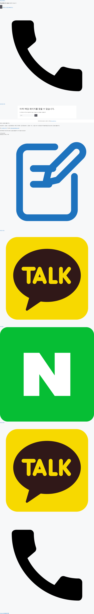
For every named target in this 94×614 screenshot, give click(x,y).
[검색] (35, 115)
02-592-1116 (4, 128)
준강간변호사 (2, 0)
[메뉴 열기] (1, 7)
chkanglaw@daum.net (14, 128)
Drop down (3, 133)
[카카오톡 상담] (47, 517)
